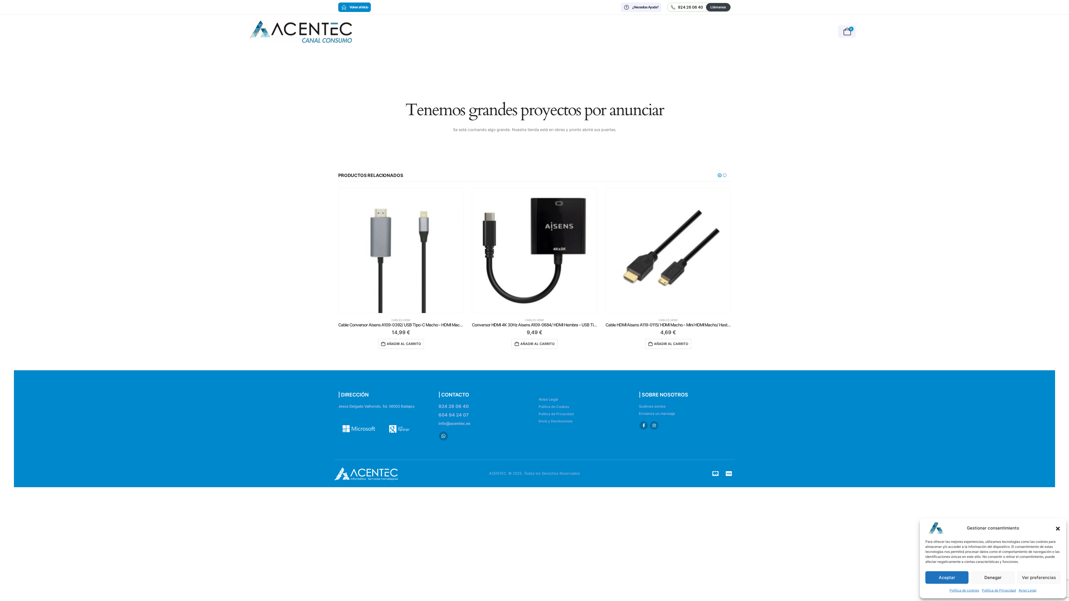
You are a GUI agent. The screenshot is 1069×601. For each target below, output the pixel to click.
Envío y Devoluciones (555, 421)
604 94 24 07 (453, 415)
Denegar (993, 577)
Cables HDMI (400, 320)
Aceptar (947, 577)
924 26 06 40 (453, 406)
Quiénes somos (652, 406)
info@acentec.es (454, 423)
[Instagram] (654, 425)
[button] (1058, 528)
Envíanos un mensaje (657, 414)
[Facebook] (643, 425)
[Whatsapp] (443, 436)
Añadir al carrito (404, 344)
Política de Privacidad (999, 590)
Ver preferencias (1039, 577)
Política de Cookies (554, 407)
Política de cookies (964, 590)
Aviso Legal (1027, 590)
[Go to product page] (401, 250)
